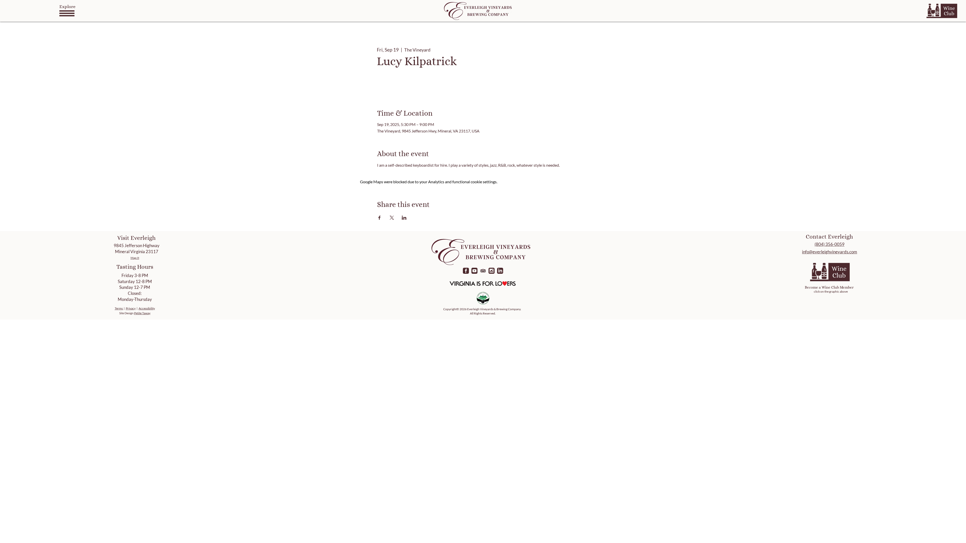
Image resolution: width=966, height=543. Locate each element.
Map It (135, 258)
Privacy (131, 308)
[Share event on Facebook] (379, 218)
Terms (119, 308)
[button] (66, 13)
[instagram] (492, 271)
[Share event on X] (391, 218)
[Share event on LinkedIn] (404, 218)
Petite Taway (142, 313)
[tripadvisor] (483, 271)
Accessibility (147, 308)
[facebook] (466, 271)
